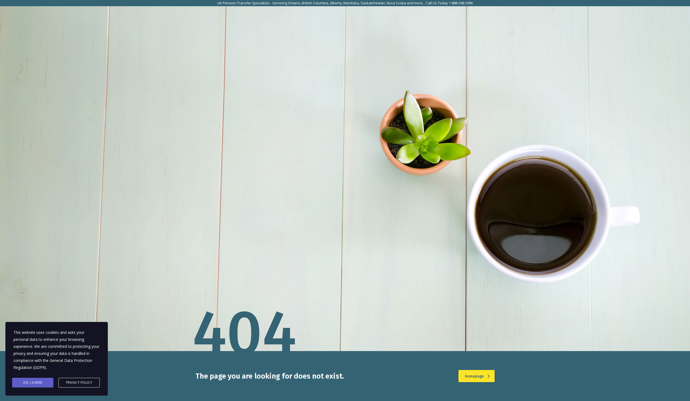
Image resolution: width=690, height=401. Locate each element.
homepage (474, 376)
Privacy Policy (79, 382)
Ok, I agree (32, 382)
